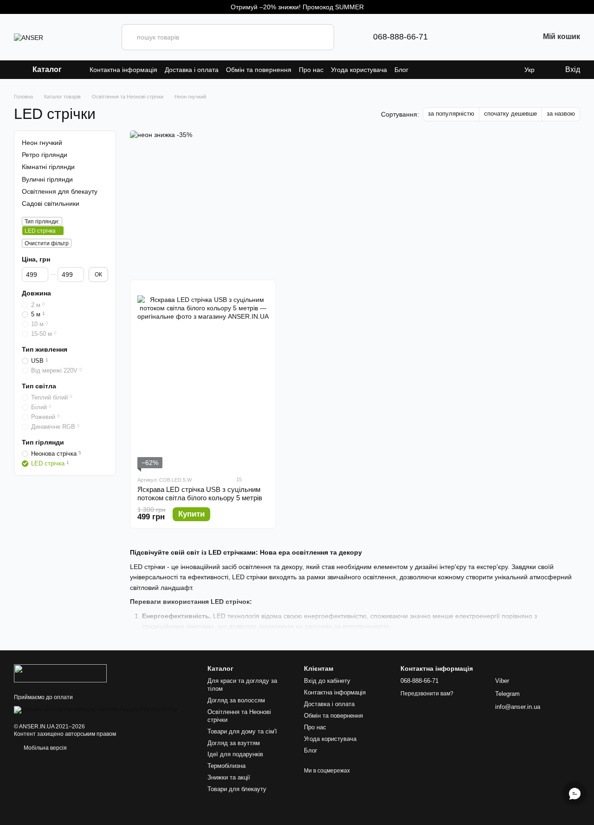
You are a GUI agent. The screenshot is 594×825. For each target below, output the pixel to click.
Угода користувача (359, 69)
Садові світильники (50, 203)
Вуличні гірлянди (47, 179)
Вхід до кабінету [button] (327, 680)
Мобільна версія (44, 748)
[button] (586, 7)
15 (238, 479)
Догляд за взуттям (233, 743)
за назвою (561, 113)
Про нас (311, 69)
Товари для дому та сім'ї (242, 731)
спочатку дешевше (510, 113)
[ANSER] (60, 673)
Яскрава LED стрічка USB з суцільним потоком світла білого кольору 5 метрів (199, 493)
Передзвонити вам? (426, 693)
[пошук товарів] (321, 37)
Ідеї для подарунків (235, 754)
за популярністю (451, 113)
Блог (401, 69)
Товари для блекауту (236, 789)
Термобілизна (226, 765)
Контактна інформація (123, 69)
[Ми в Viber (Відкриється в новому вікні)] (465, 37)
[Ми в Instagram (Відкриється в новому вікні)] (479, 37)
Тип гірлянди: (42, 221)
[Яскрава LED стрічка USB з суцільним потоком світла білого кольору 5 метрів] (203, 377)
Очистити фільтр (47, 243)
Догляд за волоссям (236, 700)
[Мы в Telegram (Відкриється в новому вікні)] (450, 37)
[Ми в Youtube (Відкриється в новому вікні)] (494, 37)
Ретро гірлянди (44, 154)
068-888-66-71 (400, 36)
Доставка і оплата (192, 69)
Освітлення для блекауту (59, 191)
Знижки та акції (228, 777)
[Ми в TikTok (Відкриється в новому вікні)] (509, 37)
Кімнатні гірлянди (48, 166)
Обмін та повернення (258, 69)
